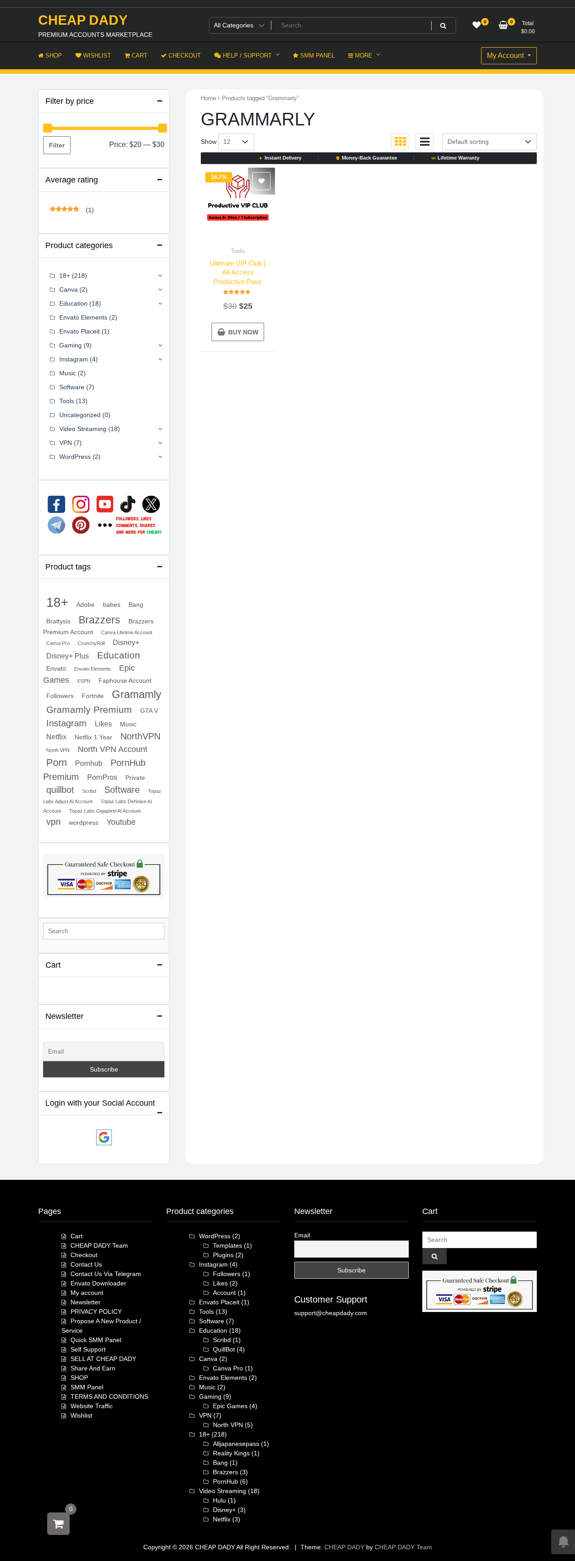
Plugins (223, 1255)
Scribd (89, 791)
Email (302, 1235)
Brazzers (99, 620)
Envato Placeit (79, 331)
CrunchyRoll (91, 643)
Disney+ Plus (67, 656)
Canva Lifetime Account (126, 632)
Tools (238, 251)
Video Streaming (82, 428)
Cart (77, 1236)
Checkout (84, 1255)
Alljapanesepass (236, 1443)
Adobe (85, 604)
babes (111, 604)
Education (73, 303)
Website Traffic (92, 1406)
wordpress (83, 822)
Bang (135, 604)
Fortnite (93, 695)
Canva (68, 289)
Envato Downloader (98, 1283)
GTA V (149, 710)
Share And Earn (93, 1368)
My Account (506, 55)
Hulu (219, 1500)
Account (224, 1292)
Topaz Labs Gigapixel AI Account (105, 811)
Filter (57, 145)
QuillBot (224, 1349)
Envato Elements (83, 317)
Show (209, 141)
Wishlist (81, 1415)
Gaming (70, 345)
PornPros (102, 777)
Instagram (73, 359)
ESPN (83, 681)
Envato (56, 668)
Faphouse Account (124, 680)
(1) (72, 210)
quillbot (60, 790)
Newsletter (86, 1302)
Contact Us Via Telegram (106, 1273)
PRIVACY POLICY (96, 1311)
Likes (103, 724)
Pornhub (88, 763)
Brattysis (58, 621)
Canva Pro (58, 643)
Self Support (88, 1349)
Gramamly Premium (89, 709)
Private (135, 777)
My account (87, 1292)
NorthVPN (140, 736)
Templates (227, 1245)
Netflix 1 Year (93, 737)
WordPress (75, 456)
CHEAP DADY (83, 20)
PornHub (225, 1481)
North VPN (58, 750)
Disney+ (126, 642)
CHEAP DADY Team (99, 1245)
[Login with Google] (104, 1137)
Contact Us (86, 1264)
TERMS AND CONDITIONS (109, 1396)
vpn (53, 822)
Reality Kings (231, 1453)
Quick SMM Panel (96, 1339)
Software (71, 387)
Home (208, 98)
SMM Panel (87, 1387)
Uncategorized (80, 414)
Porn (56, 762)
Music (67, 373)
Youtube (121, 822)
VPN (65, 442)
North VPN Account (112, 749)
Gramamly (136, 694)
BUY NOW (243, 332)
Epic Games (230, 1406)
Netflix (56, 737)
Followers (60, 695)
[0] (58, 1523)
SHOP (79, 1377)
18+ (64, 275)
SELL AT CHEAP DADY (103, 1358)
